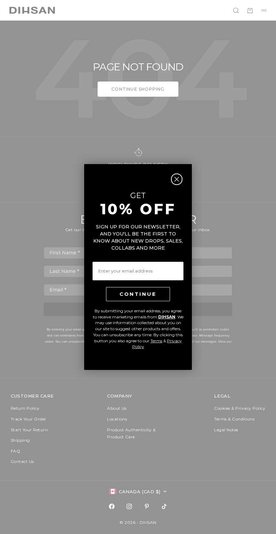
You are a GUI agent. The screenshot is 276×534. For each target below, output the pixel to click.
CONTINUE (138, 294)
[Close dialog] (177, 179)
